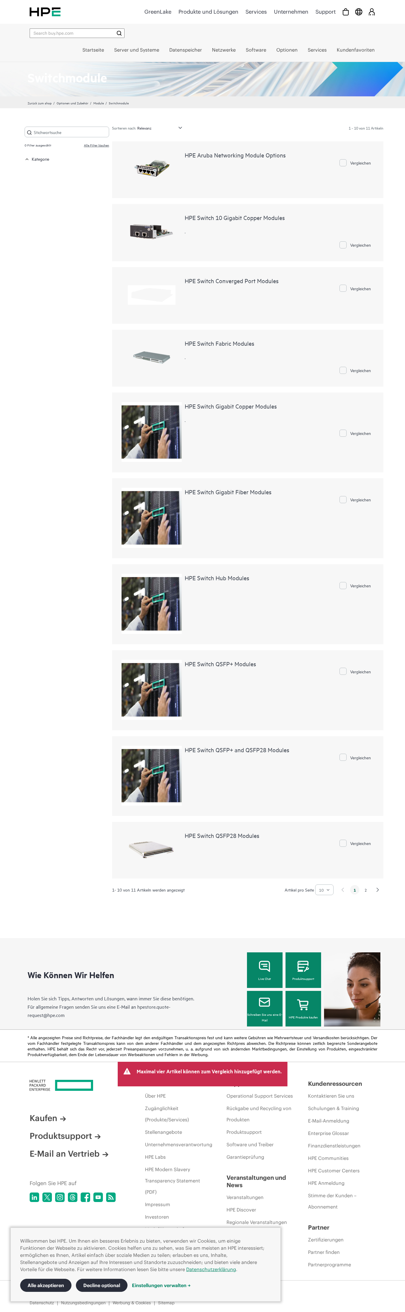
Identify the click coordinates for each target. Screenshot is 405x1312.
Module (98, 103)
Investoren (157, 1217)
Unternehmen (291, 11)
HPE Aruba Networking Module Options (235, 155)
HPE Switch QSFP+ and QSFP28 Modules (237, 749)
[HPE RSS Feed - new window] (111, 1197)
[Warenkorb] (345, 12)
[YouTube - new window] (98, 1197)
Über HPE (155, 1096)
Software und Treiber (250, 1144)
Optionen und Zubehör (72, 103)
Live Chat (264, 978)
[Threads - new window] (72, 1197)
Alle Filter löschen (96, 145)
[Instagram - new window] (60, 1197)
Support (325, 11)
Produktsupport (303, 978)
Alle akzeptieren (46, 1285)
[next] (377, 890)
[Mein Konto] (371, 12)
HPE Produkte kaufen (303, 1017)
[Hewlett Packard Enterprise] (45, 12)
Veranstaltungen (245, 1197)
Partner (318, 1227)
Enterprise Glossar (328, 1133)
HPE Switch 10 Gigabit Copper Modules (235, 217)
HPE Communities (328, 1158)
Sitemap (166, 1302)
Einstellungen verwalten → (161, 1285)
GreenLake (157, 11)
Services (256, 11)
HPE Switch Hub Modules (217, 577)
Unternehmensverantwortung (178, 1144)
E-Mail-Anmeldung (328, 1121)
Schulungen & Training (333, 1108)
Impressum (157, 1204)
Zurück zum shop (40, 103)
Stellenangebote (163, 1132)
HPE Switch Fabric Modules (219, 343)
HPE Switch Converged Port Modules (232, 280)
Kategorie (40, 159)
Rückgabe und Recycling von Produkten (259, 1114)
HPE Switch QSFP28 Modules (222, 835)
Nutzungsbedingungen (83, 1302)
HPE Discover (241, 1210)
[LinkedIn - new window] (34, 1197)
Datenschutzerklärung (211, 1269)
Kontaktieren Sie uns (331, 1096)
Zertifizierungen (326, 1240)
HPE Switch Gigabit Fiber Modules (228, 491)
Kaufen (43, 1118)
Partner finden (324, 1252)
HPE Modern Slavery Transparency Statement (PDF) (172, 1180)
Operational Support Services (260, 1096)
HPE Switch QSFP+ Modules (220, 663)
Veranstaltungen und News (256, 1181)
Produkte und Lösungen (208, 11)
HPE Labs (155, 1157)
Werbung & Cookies (132, 1302)
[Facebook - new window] (85, 1197)
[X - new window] (47, 1197)
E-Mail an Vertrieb (65, 1153)
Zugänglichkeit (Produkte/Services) (167, 1114)
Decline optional (101, 1285)
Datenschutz (42, 1302)
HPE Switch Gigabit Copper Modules (231, 406)
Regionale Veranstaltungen (257, 1222)
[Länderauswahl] (358, 12)
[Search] (119, 33)
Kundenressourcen (335, 1083)
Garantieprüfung (245, 1157)
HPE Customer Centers (334, 1171)
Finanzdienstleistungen (334, 1146)
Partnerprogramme (329, 1265)
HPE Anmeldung (326, 1183)
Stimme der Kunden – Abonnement (332, 1201)
